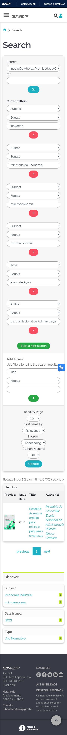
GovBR (6, 4)
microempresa (15, 602)
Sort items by (33, 424)
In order (33, 436)
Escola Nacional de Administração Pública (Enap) (55, 524)
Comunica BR (28, 4)
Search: (12, 62)
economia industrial (18, 595)
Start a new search (34, 345)
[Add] (33, 398)
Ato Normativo (15, 638)
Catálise (51, 538)
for (9, 74)
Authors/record (34, 448)
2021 (8, 620)
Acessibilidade (46, 684)
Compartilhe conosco (48, 695)
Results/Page (33, 412)
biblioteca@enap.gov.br (17, 709)
